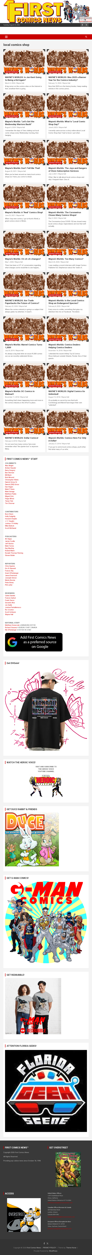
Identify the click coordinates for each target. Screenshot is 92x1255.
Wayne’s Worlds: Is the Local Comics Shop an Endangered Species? (66, 302)
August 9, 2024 (10, 127)
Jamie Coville (10, 541)
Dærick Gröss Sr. (11, 482)
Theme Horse (71, 1248)
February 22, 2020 (11, 306)
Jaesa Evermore (11, 575)
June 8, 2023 (53, 127)
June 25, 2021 (10, 215)
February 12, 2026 (54, 83)
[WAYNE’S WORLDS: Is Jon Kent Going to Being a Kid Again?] (24, 61)
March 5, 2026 (10, 83)
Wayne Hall (20, 83)
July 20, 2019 (9, 350)
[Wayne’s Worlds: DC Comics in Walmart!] (24, 375)
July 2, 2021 (52, 174)
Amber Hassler (10, 468)
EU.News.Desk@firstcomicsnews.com (60, 1228)
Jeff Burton (9, 544)
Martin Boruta (10, 580)
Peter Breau (9, 583)
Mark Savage (9, 492)
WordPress (53, 1251)
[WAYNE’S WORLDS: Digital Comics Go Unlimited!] (68, 375)
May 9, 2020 (52, 218)
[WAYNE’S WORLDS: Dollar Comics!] (24, 422)
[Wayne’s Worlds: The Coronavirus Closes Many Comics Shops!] (68, 196)
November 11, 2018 (12, 397)
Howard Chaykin (11, 519)
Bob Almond (9, 477)
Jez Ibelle (8, 605)
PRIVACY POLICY (49, 1248)
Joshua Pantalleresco (13, 607)
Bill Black (8, 475)
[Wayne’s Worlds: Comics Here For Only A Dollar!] (68, 422)
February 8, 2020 (54, 306)
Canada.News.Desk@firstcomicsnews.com (61, 1217)
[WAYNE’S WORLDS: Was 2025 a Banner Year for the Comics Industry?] (68, 61)
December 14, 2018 (55, 350)
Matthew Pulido (10, 494)
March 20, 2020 (53, 262)
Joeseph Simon (11, 578)
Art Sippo (8, 539)
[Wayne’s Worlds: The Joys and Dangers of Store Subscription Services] (68, 152)
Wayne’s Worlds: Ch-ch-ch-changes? (23, 259)
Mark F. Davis (9, 489)
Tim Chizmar (9, 503)
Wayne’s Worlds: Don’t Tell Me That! (22, 168)
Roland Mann (10, 551)
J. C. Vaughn (9, 521)
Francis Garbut (10, 598)
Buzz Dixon (9, 514)
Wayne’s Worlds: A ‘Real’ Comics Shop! (24, 212)
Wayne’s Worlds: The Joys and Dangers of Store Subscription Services (67, 169)
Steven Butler (10, 555)
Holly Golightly (10, 516)
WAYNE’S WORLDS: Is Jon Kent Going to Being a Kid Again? (23, 78)
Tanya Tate (9, 501)
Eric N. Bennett (10, 568)
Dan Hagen (9, 487)
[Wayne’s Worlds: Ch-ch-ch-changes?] (24, 243)
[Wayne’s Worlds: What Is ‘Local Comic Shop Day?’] (68, 106)
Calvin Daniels (10, 596)
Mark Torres (9, 546)
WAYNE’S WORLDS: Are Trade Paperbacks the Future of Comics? (22, 302)
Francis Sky (9, 571)
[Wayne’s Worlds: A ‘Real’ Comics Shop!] (24, 196)
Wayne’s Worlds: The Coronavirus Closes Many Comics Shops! (64, 214)
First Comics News (34, 1248)
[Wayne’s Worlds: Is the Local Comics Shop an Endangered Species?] (68, 285)
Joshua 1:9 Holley (11, 523)
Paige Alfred (9, 499)
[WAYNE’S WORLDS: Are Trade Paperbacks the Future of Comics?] (24, 285)
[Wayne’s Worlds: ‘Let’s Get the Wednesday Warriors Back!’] (24, 106)
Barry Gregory (10, 470)
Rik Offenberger (11, 630)
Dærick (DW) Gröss (12, 484)
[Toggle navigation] (6, 36)
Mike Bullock (9, 526)
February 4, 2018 (11, 441)
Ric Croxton (9, 610)
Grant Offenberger (12, 573)
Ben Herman (9, 473)
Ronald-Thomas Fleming (14, 553)
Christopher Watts (12, 480)
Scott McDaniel (10, 528)
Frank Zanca (9, 600)
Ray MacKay (9, 548)
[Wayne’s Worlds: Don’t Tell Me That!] (24, 152)
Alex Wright (9, 466)
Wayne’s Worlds (12, 72)
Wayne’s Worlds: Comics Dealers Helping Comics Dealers (64, 346)
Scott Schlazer (10, 612)
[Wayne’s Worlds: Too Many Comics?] (68, 243)
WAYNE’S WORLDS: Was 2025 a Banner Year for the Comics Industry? (67, 78)
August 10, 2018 (54, 397)
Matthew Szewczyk (12, 625)
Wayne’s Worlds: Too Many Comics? (65, 259)
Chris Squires (10, 566)
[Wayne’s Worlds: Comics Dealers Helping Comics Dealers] (68, 329)
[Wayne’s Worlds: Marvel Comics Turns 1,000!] (24, 329)
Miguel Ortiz (9, 496)
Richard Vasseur (11, 627)
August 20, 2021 (11, 171)
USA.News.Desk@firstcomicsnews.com (60, 1203)
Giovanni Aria (10, 603)
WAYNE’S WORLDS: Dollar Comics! (21, 438)
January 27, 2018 (54, 444)
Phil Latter (8, 585)
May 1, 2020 (9, 262)
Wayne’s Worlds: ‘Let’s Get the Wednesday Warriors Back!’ (19, 123)
